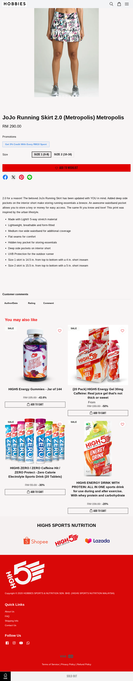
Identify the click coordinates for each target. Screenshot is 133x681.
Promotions (9, 136)
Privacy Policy (68, 664)
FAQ (7, 616)
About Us (9, 611)
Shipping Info (11, 620)
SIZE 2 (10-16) (63, 154)
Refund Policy (84, 664)
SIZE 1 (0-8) (41, 154)
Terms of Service (50, 664)
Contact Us (10, 625)
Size (5, 154)
